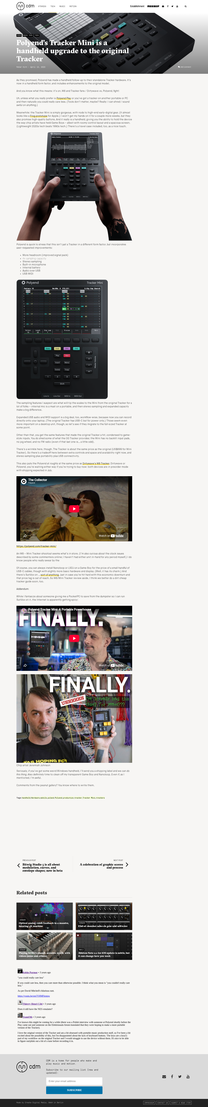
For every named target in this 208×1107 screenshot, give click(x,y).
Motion (73, 6)
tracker (78, 797)
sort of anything (50, 575)
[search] (186, 6)
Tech (53, 6)
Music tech (27, 35)
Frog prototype (38, 116)
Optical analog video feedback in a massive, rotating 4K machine (44, 924)
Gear (19, 35)
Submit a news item (180, 1102)
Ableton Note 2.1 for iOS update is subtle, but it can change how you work (104, 954)
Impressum (149, 1102)
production (68, 797)
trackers (100, 797)
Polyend (58, 797)
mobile (44, 797)
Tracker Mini (89, 797)
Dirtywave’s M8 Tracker (96, 463)
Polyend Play (63, 98)
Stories (42, 6)
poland (51, 797)
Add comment (186, 67)
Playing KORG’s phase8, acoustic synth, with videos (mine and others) (44, 954)
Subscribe (74, 1090)
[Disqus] (74, 1005)
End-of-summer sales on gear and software (102, 926)
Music (62, 6)
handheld (26, 797)
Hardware (35, 797)
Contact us (162, 1102)
